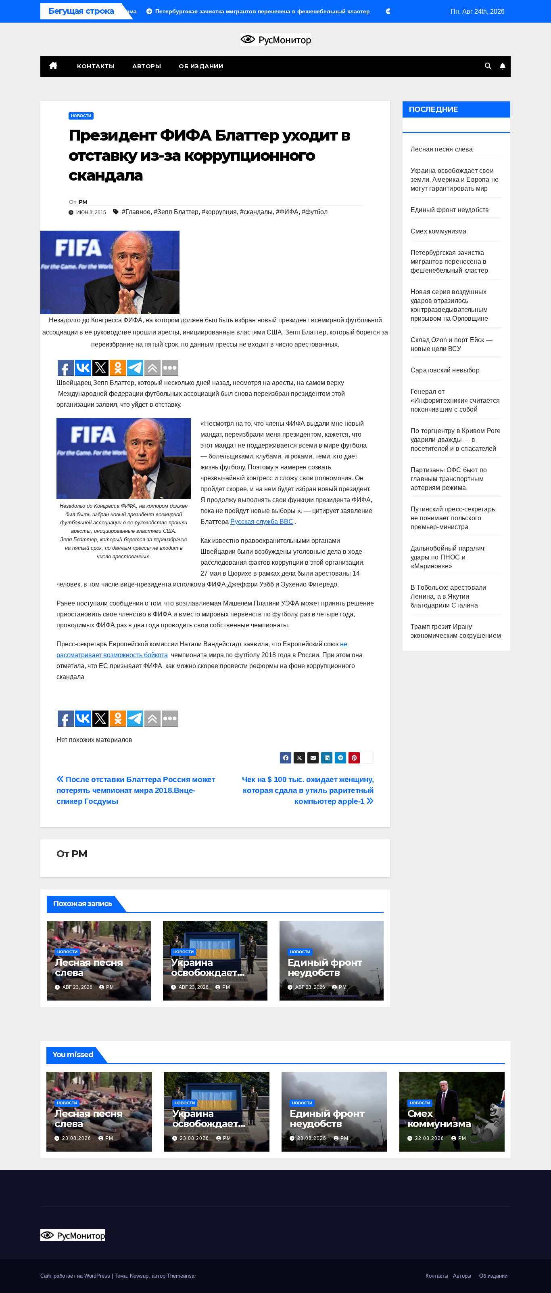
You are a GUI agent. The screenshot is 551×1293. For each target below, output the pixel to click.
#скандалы (256, 211)
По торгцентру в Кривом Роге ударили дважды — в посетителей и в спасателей (456, 439)
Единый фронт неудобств (325, 967)
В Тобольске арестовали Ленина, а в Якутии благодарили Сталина (448, 596)
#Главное (136, 211)
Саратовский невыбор (445, 370)
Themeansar (181, 1276)
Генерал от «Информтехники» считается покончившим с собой (455, 400)
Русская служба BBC (261, 521)
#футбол (315, 211)
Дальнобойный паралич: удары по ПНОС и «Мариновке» (448, 557)
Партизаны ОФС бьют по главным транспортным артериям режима (449, 479)
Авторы (146, 66)
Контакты (95, 66)
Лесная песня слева (89, 967)
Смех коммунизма (438, 231)
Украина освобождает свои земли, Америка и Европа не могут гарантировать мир (455, 179)
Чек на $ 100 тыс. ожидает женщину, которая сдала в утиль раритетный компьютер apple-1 (308, 790)
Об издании (201, 66)
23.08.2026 (77, 1138)
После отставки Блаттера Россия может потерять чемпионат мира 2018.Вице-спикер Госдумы (135, 790)
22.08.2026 (430, 1138)
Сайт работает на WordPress (76, 1276)
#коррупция (219, 211)
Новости (81, 116)
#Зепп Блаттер (176, 211)
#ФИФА (287, 211)
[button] (488, 66)
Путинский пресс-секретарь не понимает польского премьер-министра (453, 518)
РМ (83, 202)
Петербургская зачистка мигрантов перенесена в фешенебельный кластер (449, 261)
